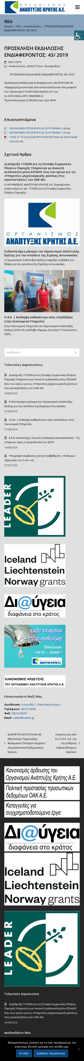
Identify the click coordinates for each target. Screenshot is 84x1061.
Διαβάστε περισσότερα (51, 1053)
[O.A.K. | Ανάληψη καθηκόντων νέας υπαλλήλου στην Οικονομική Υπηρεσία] (42, 291)
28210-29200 (28, 709)
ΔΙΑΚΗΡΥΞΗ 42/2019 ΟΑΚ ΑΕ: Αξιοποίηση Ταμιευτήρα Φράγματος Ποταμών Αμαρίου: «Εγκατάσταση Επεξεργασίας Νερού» (25, 743)
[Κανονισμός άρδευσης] (42, 781)
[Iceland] (42, 904)
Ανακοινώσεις (17, 66)
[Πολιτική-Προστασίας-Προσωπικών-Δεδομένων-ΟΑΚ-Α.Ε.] (42, 799)
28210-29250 (19, 713)
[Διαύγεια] (42, 850)
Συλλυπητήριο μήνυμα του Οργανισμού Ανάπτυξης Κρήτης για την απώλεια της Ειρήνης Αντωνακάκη (41, 253)
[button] (77, 7)
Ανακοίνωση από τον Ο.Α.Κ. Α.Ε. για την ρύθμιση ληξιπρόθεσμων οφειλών (64, 743)
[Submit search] (76, 352)
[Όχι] (79, 1049)
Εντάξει (24, 1053)
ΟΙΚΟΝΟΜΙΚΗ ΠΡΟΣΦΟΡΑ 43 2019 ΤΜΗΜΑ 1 (36, 132)
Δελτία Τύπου (35, 66)
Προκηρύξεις (52, 66)
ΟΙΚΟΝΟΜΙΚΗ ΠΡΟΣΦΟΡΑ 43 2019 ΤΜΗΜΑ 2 (36, 128)
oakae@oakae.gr (23, 718)
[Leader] (42, 985)
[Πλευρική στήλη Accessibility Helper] (79, 35)
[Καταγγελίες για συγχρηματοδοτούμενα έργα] (42, 816)
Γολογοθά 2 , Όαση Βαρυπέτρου (41, 704)
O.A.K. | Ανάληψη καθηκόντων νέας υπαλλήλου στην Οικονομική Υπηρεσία (38, 319)
